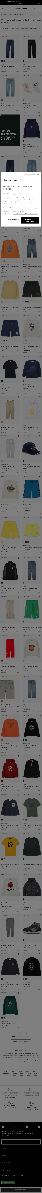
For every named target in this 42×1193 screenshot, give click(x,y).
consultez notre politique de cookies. (25, 214)
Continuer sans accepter (32, 174)
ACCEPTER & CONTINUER (30, 220)
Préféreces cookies (13, 219)
